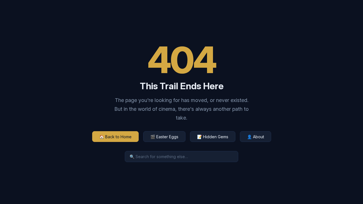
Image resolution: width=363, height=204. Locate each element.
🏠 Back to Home (115, 136)
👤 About (255, 136)
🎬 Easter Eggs (164, 136)
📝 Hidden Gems (212, 136)
